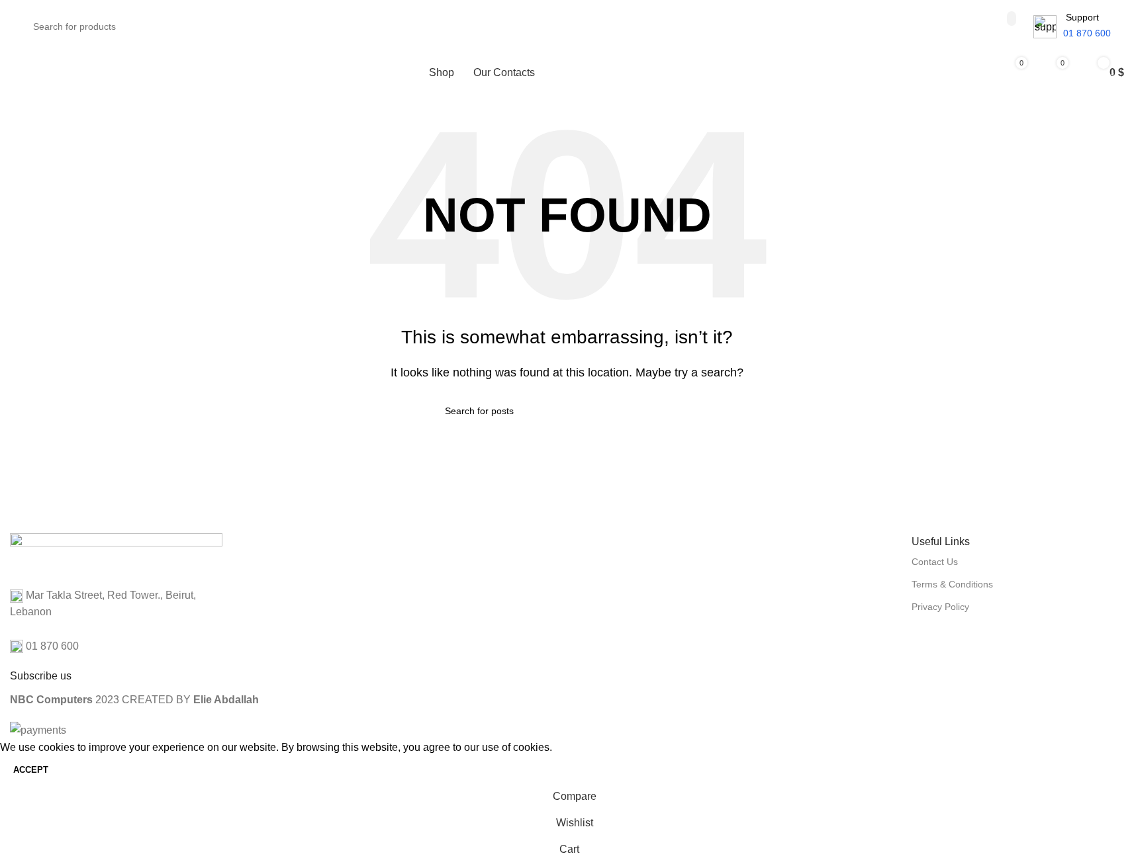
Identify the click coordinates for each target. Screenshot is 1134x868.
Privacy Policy (940, 606)
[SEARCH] (1011, 18)
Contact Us (935, 561)
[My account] (967, 73)
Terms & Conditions (952, 584)
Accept (30, 770)
